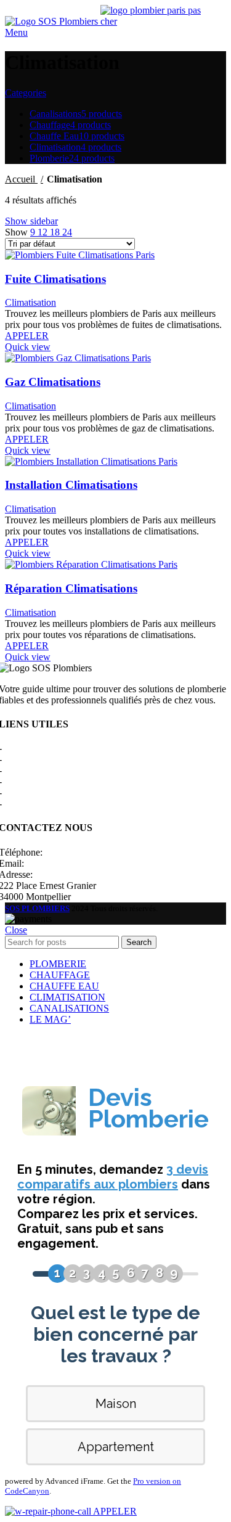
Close (16, 930)
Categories (25, 93)
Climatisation (30, 302)
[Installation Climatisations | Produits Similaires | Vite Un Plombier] (91, 461)
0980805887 (69, 852)
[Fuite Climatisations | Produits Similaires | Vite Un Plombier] (80, 255)
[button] (27, 335)
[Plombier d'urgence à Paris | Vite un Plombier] (155, 21)
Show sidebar (31, 221)
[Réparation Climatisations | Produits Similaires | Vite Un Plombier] (91, 564)
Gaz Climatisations (52, 381)
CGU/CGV (27, 781)
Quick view (28, 347)
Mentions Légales (38, 759)
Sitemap (20, 803)
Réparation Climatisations (71, 588)
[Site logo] (52, 21)
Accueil (21, 179)
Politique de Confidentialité (57, 770)
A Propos (22, 748)
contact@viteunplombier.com (83, 863)
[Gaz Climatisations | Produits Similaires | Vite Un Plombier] (78, 358)
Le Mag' (20, 792)
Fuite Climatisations (55, 278)
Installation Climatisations (71, 484)
